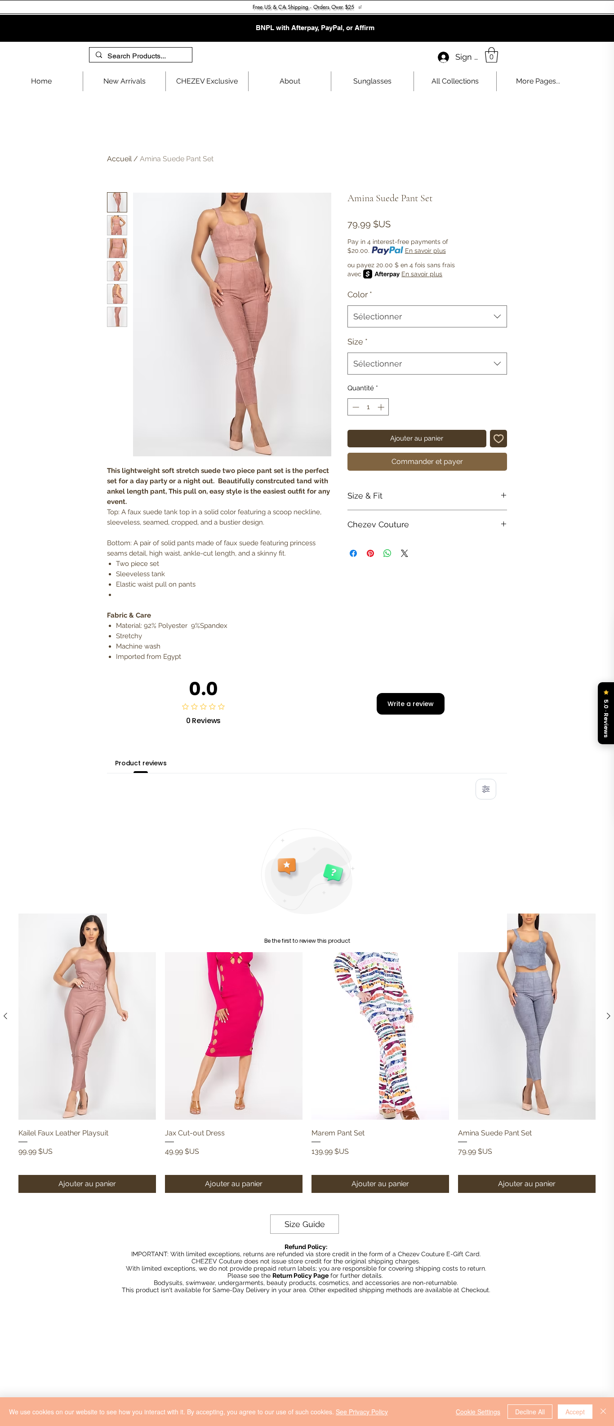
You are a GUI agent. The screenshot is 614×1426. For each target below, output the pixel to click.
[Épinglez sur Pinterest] (370, 553)
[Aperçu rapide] (87, 1017)
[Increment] (382, 407)
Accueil (119, 159)
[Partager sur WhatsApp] (387, 553)
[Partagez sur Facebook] (353, 553)
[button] (491, 55)
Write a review (410, 703)
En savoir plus (425, 250)
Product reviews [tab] (141, 763)
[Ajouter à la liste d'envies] (498, 438)
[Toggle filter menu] (486, 789)
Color (359, 294)
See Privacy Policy (362, 1411)
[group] (307, 1053)
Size (357, 341)
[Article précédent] (5, 1016)
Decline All (530, 1411)
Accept (575, 1411)
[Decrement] (355, 407)
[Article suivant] (608, 1016)
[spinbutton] (368, 407)
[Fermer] (603, 1411)
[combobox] (427, 316)
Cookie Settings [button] (478, 1411)
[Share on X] (404, 553)
